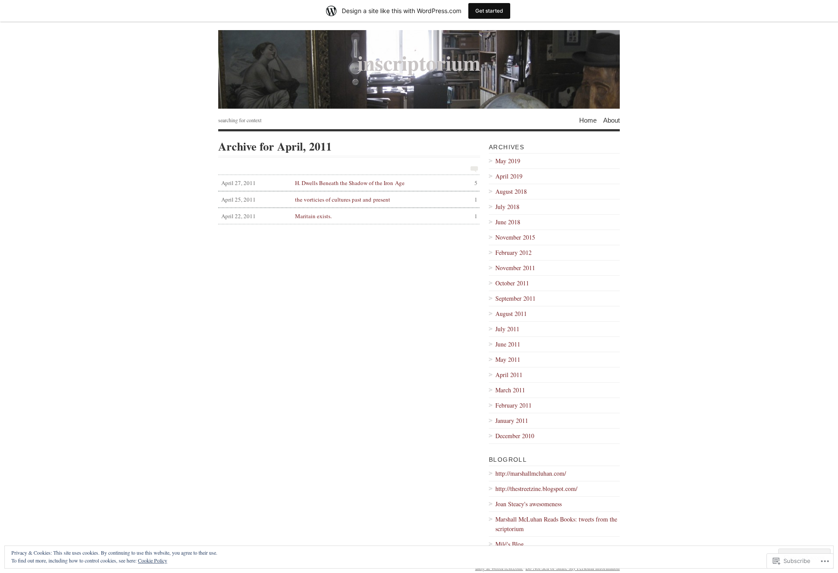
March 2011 (510, 390)
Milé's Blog (509, 544)
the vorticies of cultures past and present (349, 199)
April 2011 (508, 375)
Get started (489, 10)
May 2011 (507, 359)
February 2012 (513, 252)
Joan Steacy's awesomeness (528, 504)
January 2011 (511, 420)
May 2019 (507, 161)
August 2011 (511, 313)
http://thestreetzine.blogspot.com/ (536, 488)
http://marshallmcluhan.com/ (530, 473)
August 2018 (511, 191)
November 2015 (515, 237)
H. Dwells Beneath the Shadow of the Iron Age (349, 183)
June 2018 (507, 222)
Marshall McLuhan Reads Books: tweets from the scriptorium (556, 524)
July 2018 (507, 206)
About (611, 120)
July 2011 (507, 329)
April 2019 (508, 176)
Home (588, 120)
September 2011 (515, 298)
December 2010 (514, 436)
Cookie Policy (152, 560)
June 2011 (507, 344)
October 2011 (512, 283)
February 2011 (513, 405)
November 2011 (515, 268)
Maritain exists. (349, 216)
